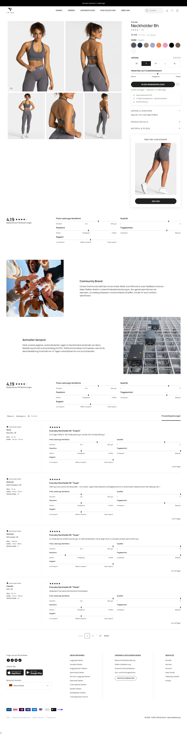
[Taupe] (177, 45)
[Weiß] (133, 51)
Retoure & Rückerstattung (125, 660)
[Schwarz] (171, 45)
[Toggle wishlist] (178, 84)
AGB (8, 717)
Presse (168, 680)
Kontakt (168, 660)
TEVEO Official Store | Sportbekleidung (166, 717)
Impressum (51, 717)
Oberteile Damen (76, 680)
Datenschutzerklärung (21, 717)
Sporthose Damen (77, 672)
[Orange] (158, 45)
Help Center (170, 672)
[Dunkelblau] (140, 45)
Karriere (168, 664)
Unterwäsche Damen (78, 684)
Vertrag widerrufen (125, 678)
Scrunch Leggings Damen (80, 676)
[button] (154, 10)
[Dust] (146, 45)
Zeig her (156, 201)
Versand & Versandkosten (125, 668)
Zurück (80, 636)
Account (168, 668)
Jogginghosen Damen (78, 668)
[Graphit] (133, 45)
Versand (153, 35)
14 (100, 636)
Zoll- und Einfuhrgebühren (125, 672)
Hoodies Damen (76, 664)
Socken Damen (76, 688)
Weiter (106, 636)
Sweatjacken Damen (78, 692)
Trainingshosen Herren (79, 697)
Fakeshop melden (172, 676)
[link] (177, 10)
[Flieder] (152, 45)
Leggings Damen (76, 660)
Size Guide (177, 57)
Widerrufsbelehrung (123, 664)
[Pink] (165, 45)
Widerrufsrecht (38, 717)
